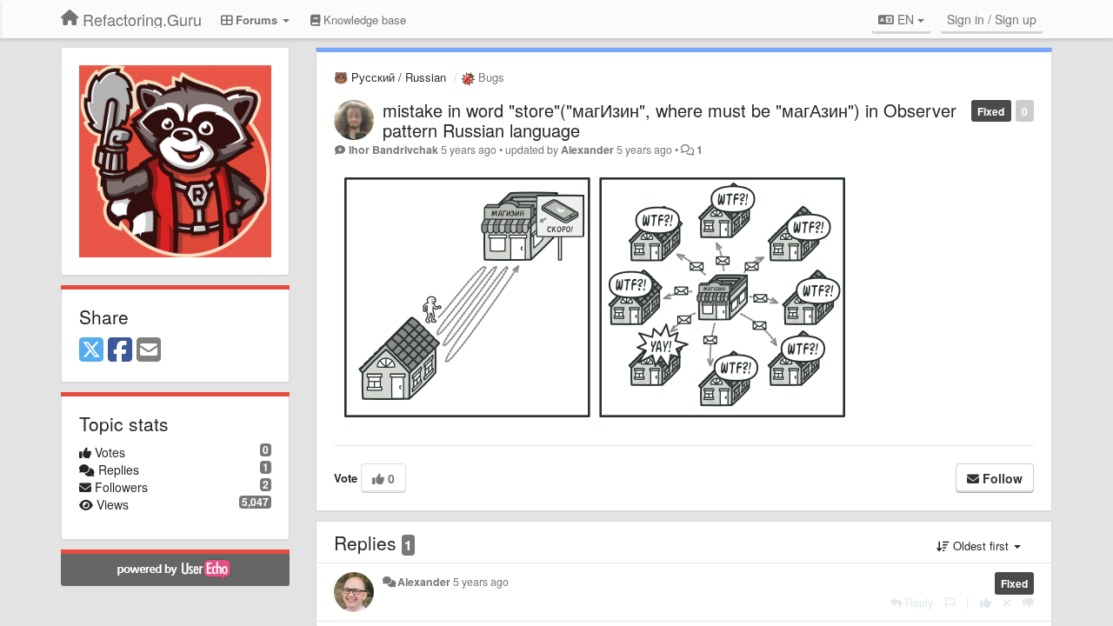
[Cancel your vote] (1007, 602)
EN (905, 19)
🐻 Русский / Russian (390, 77)
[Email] (149, 350)
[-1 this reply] (1028, 602)
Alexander (587, 149)
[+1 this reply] (985, 602)
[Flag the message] (950, 602)
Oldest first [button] (981, 545)
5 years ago (481, 581)
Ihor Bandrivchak (393, 149)
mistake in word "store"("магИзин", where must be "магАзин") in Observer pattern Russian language (669, 120)
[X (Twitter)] (91, 350)
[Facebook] (120, 350)
